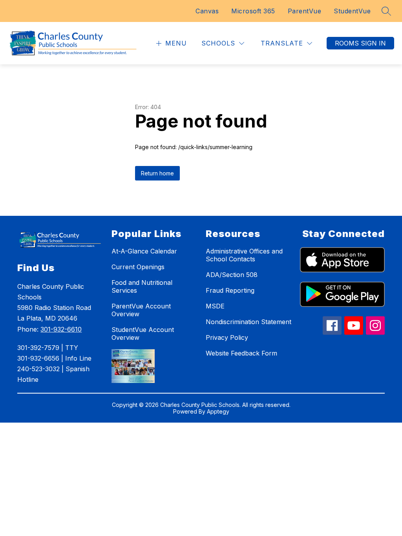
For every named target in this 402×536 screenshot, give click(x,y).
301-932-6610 (61, 329)
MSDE (215, 306)
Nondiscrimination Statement (248, 322)
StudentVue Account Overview (142, 333)
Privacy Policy (227, 337)
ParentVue (305, 11)
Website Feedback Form (241, 353)
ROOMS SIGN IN (360, 43)
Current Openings (137, 267)
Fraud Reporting (230, 290)
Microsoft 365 (253, 11)
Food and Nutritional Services (141, 286)
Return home (157, 173)
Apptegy (218, 411)
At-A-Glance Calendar (144, 251)
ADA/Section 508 (232, 275)
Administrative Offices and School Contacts (244, 255)
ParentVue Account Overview (141, 310)
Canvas (207, 11)
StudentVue (352, 11)
